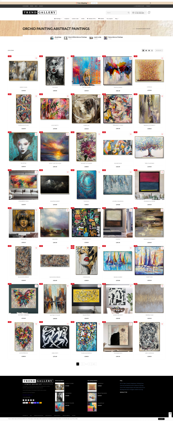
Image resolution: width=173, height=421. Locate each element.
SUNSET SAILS (149, 277)
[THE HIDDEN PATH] (118, 337)
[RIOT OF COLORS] (86, 71)
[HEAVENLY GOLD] (149, 299)
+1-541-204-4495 (139, 13)
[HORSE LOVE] (86, 109)
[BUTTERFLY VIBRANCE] (23, 299)
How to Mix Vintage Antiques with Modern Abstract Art (132, 387)
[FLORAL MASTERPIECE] (86, 337)
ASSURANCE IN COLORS (149, 201)
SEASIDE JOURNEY (118, 277)
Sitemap (73, 415)
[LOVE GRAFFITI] (55, 109)
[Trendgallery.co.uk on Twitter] (26, 400)
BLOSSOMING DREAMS (23, 277)
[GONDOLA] (149, 71)
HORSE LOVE (86, 125)
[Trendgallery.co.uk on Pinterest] (28, 400)
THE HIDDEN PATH (118, 353)
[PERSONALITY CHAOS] (118, 109)
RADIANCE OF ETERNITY (149, 125)
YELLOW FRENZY (86, 315)
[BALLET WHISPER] (92, 397)
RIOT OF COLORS (86, 87)
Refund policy (48, 415)
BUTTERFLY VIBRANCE (23, 315)
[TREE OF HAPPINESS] (149, 147)
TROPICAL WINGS (118, 87)
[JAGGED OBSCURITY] (118, 299)
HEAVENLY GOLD (149, 315)
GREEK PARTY (55, 353)
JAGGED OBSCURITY (118, 315)
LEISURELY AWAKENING (117, 201)
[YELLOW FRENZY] (86, 299)
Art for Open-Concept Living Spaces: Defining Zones (132, 383)
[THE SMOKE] (55, 71)
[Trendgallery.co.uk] (39, 12)
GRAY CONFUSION (149, 353)
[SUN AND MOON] (118, 147)
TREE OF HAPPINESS (149, 163)
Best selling (158, 50)
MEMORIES (55, 239)
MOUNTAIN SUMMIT (55, 201)
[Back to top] (170, 416)
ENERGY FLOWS (23, 87)
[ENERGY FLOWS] (23, 71)
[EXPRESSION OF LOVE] (23, 109)
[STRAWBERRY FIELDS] (23, 185)
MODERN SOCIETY (86, 239)
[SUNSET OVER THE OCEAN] (55, 147)
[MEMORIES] (55, 223)
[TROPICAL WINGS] (118, 71)
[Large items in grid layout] (146, 50)
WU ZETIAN (23, 163)
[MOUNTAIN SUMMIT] (55, 185)
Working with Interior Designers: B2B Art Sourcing (131, 389)
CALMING (118, 239)
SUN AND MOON (118, 163)
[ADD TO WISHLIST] (36, 58)
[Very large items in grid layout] (149, 50)
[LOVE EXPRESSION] (23, 337)
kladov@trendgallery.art (27, 394)
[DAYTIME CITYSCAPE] (55, 299)
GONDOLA (149, 87)
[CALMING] (118, 223)
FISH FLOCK (86, 201)
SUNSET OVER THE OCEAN (55, 163)
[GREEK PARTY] (55, 337)
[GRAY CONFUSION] (149, 337)
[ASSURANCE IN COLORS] (149, 185)
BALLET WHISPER (102, 393)
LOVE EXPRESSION (23, 353)
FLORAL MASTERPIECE (86, 353)
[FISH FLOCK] (86, 185)
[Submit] (128, 13)
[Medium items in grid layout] (143, 50)
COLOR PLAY (101, 403)
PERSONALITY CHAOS (118, 125)
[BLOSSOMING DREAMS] (23, 261)
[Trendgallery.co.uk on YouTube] (33, 400)
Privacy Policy (57, 415)
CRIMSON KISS (86, 277)
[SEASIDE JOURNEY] (118, 261)
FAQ (31, 415)
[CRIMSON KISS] (86, 261)
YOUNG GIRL (23, 239)
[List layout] (151, 50)
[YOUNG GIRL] (23, 223)
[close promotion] (150, 3)
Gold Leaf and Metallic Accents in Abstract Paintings (132, 385)
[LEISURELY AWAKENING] (118, 185)
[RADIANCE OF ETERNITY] (149, 109)
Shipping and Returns (38, 415)
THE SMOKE (55, 87)
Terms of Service (66, 415)
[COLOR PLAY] (92, 406)
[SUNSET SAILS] (149, 261)
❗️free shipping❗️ (82, 3)
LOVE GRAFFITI (55, 125)
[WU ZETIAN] (23, 147)
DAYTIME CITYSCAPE (55, 315)
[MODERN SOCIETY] (86, 223)
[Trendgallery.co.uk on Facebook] (23, 400)
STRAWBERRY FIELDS (24, 201)
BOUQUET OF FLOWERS (86, 163)
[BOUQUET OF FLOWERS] (86, 147)
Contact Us (25, 415)
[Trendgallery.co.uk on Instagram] (31, 400)
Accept (161, 419)
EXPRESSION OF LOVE (24, 125)
